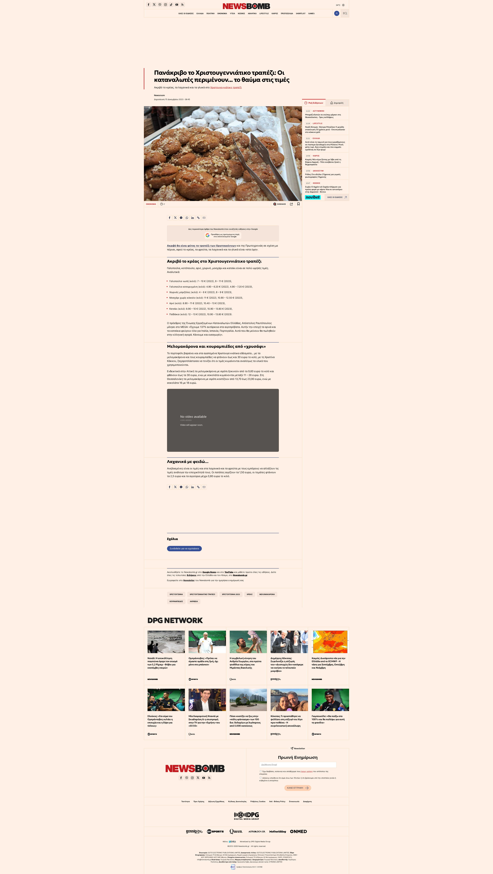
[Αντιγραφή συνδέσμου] (291, 204)
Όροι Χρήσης (199, 801)
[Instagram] (165, 4)
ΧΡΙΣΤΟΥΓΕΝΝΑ (176, 594)
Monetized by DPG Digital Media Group (255, 842)
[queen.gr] (236, 831)
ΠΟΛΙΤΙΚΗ (210, 14)
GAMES (311, 14)
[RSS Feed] (182, 4)
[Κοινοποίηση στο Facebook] (169, 217)
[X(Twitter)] (154, 4)
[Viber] (159, 4)
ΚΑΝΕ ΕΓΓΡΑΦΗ (295, 788)
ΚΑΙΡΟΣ (275, 14)
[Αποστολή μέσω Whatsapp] (186, 217)
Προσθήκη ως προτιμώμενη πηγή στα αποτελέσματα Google (225, 235)
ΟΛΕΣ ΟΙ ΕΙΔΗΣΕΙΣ (186, 14)
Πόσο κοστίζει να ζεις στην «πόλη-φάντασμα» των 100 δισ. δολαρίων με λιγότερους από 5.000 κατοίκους (245, 721)
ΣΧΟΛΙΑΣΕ (281, 204)
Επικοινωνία (294, 801)
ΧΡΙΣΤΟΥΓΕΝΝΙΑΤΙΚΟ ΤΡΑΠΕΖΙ (202, 594)
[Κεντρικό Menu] (345, 13)
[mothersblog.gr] (277, 831)
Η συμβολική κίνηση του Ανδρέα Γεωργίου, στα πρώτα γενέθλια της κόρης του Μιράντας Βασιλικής (245, 663)
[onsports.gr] (215, 831)
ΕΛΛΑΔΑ (200, 14)
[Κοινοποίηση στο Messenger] (181, 217)
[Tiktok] (171, 4)
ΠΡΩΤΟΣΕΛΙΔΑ (287, 14)
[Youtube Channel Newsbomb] (176, 4)
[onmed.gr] (298, 831)
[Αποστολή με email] (204, 217)
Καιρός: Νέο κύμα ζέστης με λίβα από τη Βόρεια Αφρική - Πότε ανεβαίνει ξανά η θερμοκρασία (323, 162)
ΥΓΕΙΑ (232, 14)
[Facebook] (148, 4)
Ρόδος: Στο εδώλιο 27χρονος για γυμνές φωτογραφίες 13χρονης (322, 175)
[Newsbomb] (195, 769)
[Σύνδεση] (337, 13)
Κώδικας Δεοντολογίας (237, 801)
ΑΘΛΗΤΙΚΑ (252, 14)
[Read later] (298, 204)
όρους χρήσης (307, 771)
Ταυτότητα (185, 801)
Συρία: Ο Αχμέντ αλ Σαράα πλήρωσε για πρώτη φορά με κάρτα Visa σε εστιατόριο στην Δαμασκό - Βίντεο (323, 189)
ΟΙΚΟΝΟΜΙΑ (222, 14)
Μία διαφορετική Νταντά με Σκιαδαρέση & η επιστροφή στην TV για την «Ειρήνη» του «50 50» (204, 721)
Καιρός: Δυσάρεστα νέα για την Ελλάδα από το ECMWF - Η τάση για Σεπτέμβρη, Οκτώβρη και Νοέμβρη (328, 663)
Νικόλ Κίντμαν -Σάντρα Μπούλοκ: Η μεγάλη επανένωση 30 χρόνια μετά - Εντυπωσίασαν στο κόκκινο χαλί (325, 129)
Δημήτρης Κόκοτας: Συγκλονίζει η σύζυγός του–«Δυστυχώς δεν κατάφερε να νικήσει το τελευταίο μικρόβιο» (287, 664)
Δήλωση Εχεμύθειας (216, 801)
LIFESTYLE (264, 14)
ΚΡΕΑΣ (250, 594)
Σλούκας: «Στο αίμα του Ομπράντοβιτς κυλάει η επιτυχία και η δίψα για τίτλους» (160, 721)
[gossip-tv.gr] (194, 831)
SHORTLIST (300, 14)
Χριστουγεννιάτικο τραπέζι (226, 87)
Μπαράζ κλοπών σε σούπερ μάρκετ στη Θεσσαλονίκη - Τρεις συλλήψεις (323, 115)
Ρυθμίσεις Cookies (257, 801)
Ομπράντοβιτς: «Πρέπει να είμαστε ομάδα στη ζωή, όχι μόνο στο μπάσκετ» (203, 661)
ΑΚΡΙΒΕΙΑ (194, 601)
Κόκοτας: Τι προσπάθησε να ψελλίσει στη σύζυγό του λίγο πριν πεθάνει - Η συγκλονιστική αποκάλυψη (286, 721)
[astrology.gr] (257, 831)
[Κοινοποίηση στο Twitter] (175, 217)
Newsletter (189, 580)
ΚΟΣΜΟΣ (241, 14)
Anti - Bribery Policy (277, 801)
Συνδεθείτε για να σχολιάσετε (184, 548)
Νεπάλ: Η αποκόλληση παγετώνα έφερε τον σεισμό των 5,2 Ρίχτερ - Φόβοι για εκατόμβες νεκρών (162, 663)
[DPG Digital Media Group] (246, 816)
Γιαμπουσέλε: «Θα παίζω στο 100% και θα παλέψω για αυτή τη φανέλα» (328, 719)
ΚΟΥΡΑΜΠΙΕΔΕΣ (176, 601)
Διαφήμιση (307, 801)
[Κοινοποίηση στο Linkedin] (192, 217)
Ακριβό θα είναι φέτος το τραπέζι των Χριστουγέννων (201, 245)
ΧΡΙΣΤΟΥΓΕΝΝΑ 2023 (231, 594)
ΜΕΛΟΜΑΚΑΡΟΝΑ (267, 594)
